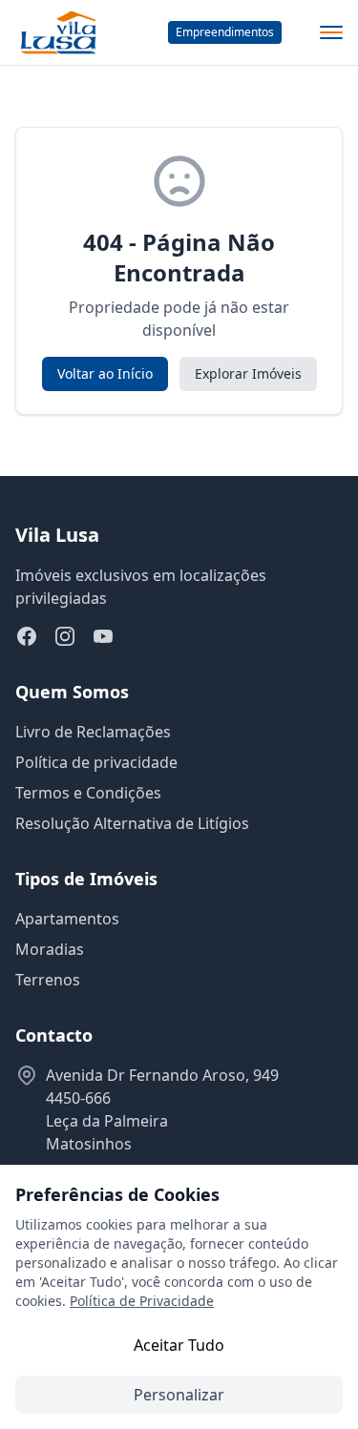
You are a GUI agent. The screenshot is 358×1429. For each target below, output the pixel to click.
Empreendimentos (225, 32)
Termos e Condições (88, 792)
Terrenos (47, 979)
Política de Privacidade (142, 1301)
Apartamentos (67, 918)
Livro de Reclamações (93, 731)
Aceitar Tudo (179, 1345)
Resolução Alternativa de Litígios (132, 823)
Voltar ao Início (105, 373)
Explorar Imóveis (248, 373)
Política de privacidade (96, 762)
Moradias (49, 949)
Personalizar (179, 1394)
